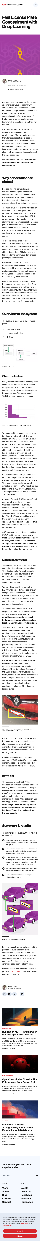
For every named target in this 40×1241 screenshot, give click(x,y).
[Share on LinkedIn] (9, 994)
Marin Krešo (12, 80)
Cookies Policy (7, 1225)
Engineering (21, 86)
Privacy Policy (24, 1223)
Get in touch (16, 971)
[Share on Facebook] (4, 994)
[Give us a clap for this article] (22, 994)
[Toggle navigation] (35, 4)
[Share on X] (14, 994)
